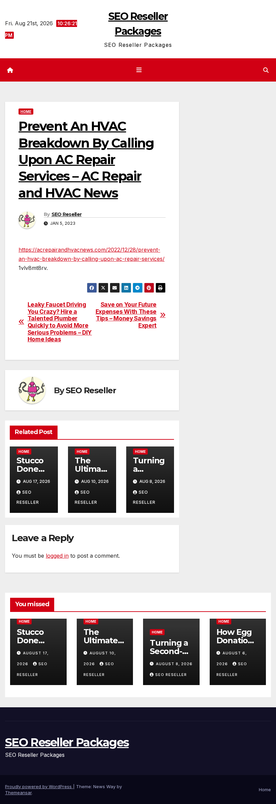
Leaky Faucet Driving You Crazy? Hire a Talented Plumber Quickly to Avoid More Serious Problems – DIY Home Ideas (60, 322)
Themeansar (18, 792)
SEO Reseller (66, 214)
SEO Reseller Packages (67, 742)
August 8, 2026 (174, 663)
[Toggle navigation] (139, 70)
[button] (266, 70)
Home (26, 112)
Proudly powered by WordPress (39, 786)
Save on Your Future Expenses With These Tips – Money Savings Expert (126, 315)
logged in (57, 555)
